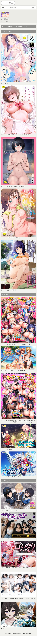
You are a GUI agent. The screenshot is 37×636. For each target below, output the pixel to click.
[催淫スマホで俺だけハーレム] (18, 525)
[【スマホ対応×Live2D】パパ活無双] (18, 496)
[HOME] (18, 614)
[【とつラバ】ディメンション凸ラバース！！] (18, 463)
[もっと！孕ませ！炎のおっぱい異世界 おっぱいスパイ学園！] (18, 320)
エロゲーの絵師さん (8, 3)
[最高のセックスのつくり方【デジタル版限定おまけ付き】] (18, 109)
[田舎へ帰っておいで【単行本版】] (18, 264)
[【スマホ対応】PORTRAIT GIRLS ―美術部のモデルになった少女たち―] (18, 584)
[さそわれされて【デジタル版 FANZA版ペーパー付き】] (18, 213)
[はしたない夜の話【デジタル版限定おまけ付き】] (18, 161)
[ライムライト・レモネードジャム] (18, 436)
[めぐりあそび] (18, 58)
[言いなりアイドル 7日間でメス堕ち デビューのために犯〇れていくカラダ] (18, 554)
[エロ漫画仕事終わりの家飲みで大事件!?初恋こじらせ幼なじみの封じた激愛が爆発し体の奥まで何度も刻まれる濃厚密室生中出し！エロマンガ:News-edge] (5, 14)
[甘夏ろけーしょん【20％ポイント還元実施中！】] (18, 357)
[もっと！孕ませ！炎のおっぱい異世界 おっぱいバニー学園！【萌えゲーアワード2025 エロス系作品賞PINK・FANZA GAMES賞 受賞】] (18, 396)
